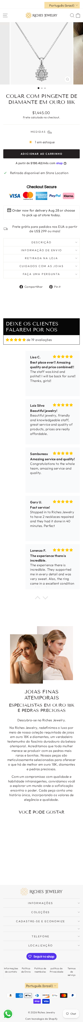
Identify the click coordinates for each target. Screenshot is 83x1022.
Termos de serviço (72, 971)
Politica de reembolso (40, 970)
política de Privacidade (56, 970)
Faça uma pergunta (41, 274)
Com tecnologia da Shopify (41, 1018)
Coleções (40, 912)
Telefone (40, 936)
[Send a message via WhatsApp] (8, 1014)
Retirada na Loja (41, 258)
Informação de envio (41, 250)
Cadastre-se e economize (40, 921)
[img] (16, 339)
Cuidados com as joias (41, 266)
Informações (40, 903)
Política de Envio (26, 970)
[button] (37, 598)
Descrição (41, 242)
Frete (26, 117)
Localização (40, 945)
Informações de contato (11, 970)
